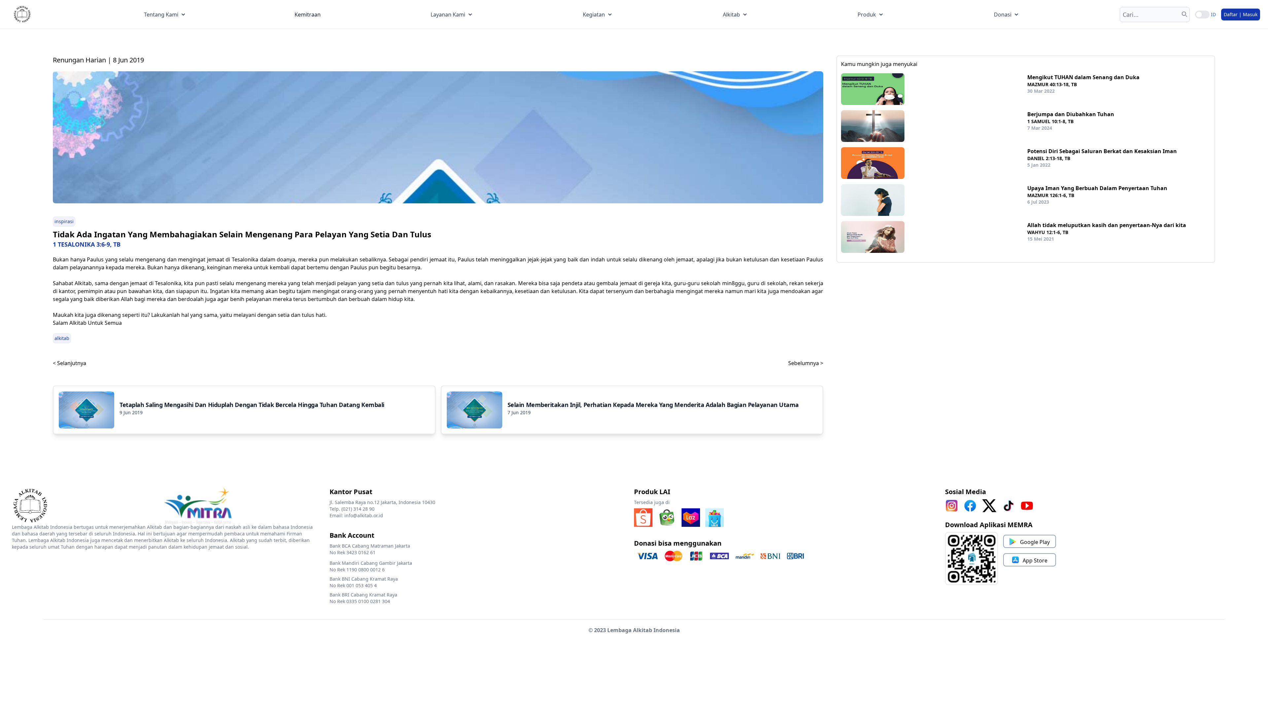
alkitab (61, 338)
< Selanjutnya (69, 363)
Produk (867, 14)
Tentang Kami (161, 14)
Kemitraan (308, 14)
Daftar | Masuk (1240, 14)
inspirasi (64, 221)
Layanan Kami (448, 14)
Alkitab (731, 14)
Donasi (1002, 14)
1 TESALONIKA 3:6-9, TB (87, 244)
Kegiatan (594, 14)
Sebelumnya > (805, 363)
